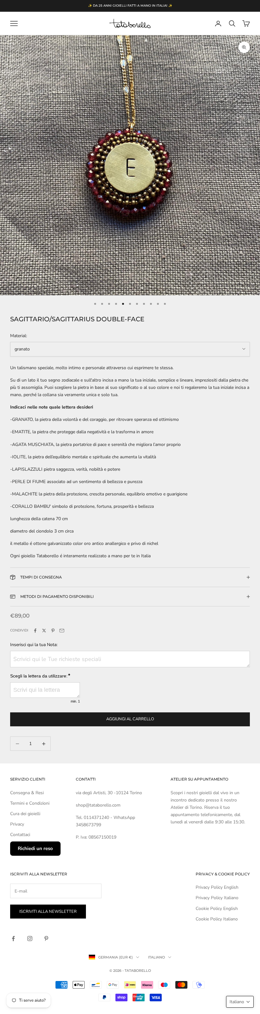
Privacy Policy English (217, 887)
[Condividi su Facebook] (35, 630)
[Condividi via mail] (61, 630)
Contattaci (20, 835)
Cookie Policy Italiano (217, 919)
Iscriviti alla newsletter (48, 911)
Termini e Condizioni (29, 803)
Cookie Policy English (217, 909)
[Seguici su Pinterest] (46, 938)
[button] (239, 1001)
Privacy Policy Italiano (217, 898)
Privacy (17, 824)
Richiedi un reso (35, 848)
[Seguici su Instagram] (30, 938)
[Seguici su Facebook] (13, 938)
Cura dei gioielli (25, 814)
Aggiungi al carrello (130, 719)
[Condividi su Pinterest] (52, 630)
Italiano (156, 957)
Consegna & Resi (27, 793)
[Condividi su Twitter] (44, 630)
